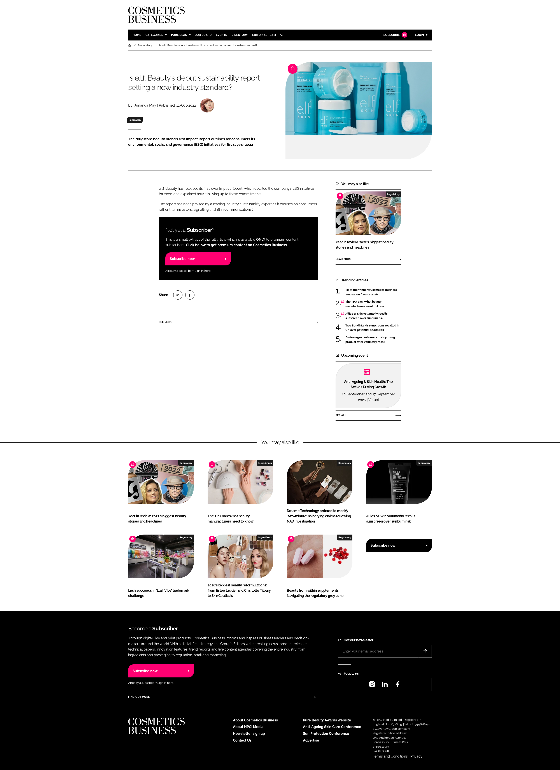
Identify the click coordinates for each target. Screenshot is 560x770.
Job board (203, 35)
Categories (154, 35)
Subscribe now (182, 259)
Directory (239, 35)
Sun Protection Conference (326, 733)
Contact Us (242, 740)
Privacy (416, 756)
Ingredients (265, 463)
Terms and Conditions (390, 756)
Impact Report (230, 188)
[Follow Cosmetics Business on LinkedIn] (384, 686)
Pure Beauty (181, 35)
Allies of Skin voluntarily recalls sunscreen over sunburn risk (373, 316)
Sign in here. (203, 270)
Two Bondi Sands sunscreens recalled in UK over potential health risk (373, 327)
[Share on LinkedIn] (177, 295)
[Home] (130, 45)
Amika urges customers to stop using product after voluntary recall (373, 339)
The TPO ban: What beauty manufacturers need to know (373, 304)
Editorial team (264, 35)
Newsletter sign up (249, 733)
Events (221, 35)
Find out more (139, 696)
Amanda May (145, 105)
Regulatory (135, 120)
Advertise (311, 740)
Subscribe (391, 35)
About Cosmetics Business (255, 720)
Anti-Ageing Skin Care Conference (332, 727)
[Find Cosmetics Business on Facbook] (397, 686)
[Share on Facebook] (189, 295)
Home (137, 35)
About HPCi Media (248, 727)
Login (419, 35)
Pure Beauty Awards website (327, 720)
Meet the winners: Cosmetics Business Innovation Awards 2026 (373, 292)
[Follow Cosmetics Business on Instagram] (372, 686)
